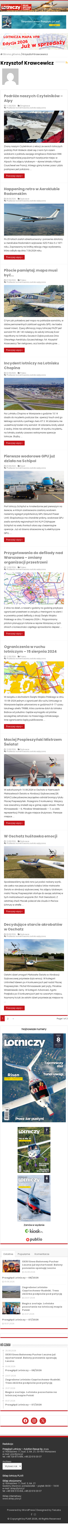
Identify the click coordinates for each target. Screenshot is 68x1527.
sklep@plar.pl (17, 1488)
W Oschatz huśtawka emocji (30, 836)
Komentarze (42, 1254)
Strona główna (11, 54)
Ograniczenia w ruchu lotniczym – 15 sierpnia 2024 (30, 649)
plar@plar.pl (16, 1454)
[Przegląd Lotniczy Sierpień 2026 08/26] (34, 21)
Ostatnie (8, 1254)
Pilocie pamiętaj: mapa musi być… (30, 273)
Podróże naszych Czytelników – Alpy (33, 98)
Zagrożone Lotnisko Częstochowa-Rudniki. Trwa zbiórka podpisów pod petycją (42, 1291)
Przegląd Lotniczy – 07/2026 (20, 1319)
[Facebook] (31, 1514)
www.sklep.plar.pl (12, 1498)
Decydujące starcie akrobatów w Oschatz (33, 927)
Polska (23, 280)
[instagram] (34, 1514)
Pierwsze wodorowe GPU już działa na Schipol (29, 458)
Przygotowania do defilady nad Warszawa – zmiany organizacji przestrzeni (33, 557)
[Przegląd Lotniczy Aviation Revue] (34, 6)
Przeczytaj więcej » (14, 176)
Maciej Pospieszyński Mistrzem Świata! (33, 742)
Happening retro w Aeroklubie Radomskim (32, 191)
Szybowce (24, 199)
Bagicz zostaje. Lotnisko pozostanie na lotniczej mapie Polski (42, 1307)
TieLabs (56, 1510)
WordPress (28, 1510)
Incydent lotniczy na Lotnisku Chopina (31, 365)
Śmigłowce (25, 106)
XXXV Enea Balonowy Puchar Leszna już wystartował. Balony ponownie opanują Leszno (42, 1265)
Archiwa (7, 1461)
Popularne (24, 1254)
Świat (22, 466)
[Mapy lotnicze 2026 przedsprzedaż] (34, 41)
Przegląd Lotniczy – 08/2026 (20, 1277)
